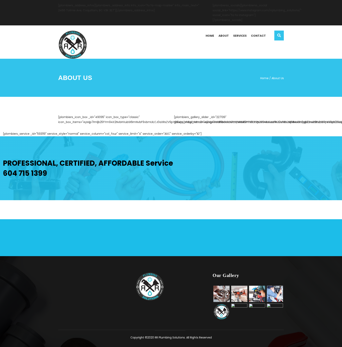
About (223, 36)
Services (240, 36)
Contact (258, 36)
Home (210, 36)
